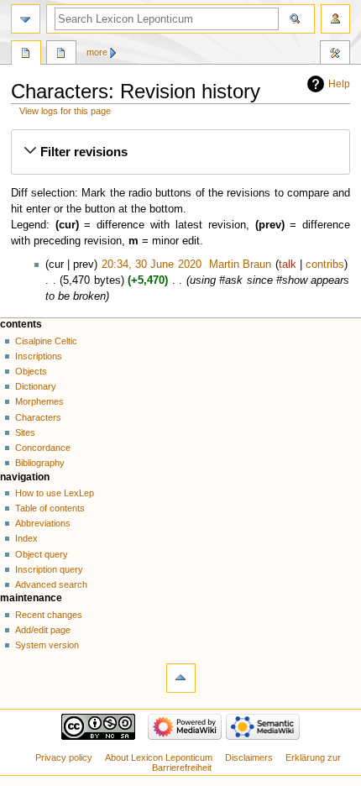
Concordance (43, 448)
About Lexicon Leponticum (158, 757)
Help (339, 84)
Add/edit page (43, 630)
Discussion (61, 54)
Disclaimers (249, 757)
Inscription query (49, 569)
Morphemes (39, 401)
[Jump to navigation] (25, 19)
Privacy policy (63, 757)
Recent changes (48, 615)
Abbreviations (43, 523)
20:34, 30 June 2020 (151, 264)
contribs (325, 264)
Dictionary (35, 386)
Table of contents (50, 508)
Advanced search (51, 584)
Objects (31, 371)
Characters (38, 417)
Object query (41, 554)
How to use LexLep (54, 493)
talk (287, 264)
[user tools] (335, 19)
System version (47, 645)
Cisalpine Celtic (46, 341)
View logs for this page (65, 111)
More (96, 52)
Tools (335, 54)
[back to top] (181, 678)
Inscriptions (38, 356)
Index (26, 538)
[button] (180, 152)
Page (26, 54)
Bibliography (40, 463)
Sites (25, 432)
